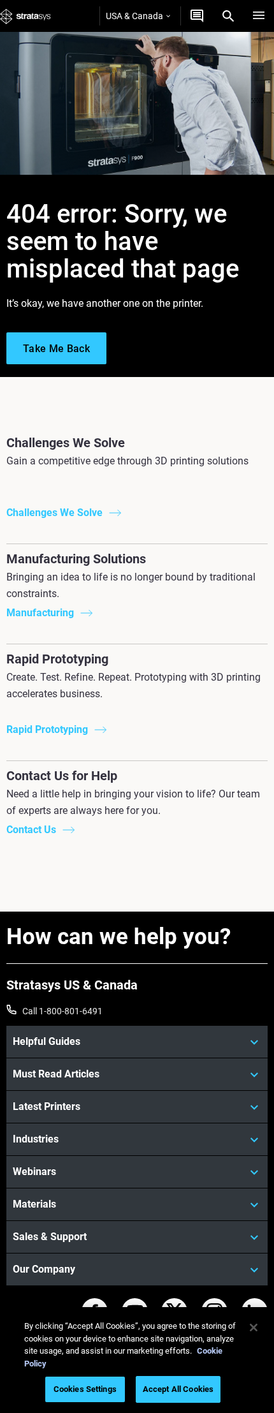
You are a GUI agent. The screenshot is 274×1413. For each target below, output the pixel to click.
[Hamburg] (258, 16)
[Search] (228, 16)
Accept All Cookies (178, 1389)
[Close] (254, 1327)
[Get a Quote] (197, 16)
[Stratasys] (25, 16)
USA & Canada (134, 16)
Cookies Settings (85, 1389)
